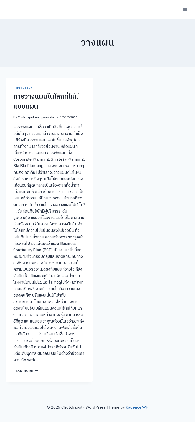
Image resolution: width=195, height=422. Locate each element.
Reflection (23, 88)
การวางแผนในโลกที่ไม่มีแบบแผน (46, 101)
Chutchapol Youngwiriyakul (36, 117)
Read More (25, 370)
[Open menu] (184, 9)
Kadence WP (137, 407)
